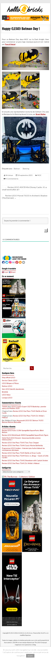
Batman (17, 169)
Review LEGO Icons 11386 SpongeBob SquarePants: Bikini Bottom (23, 431)
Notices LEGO (7, 386)
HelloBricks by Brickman (25, 633)
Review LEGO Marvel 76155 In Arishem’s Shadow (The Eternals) (24, 196)
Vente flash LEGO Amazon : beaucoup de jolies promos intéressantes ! (21, 439)
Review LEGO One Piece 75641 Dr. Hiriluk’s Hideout (23, 416)
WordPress (44, 633)
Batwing (26, 169)
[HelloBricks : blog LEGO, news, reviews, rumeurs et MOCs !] (24, 5)
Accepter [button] (30, 656)
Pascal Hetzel (10, 44)
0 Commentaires (12, 179)
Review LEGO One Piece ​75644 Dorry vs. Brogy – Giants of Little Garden (25, 456)
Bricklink (5, 392)
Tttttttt (4, 407)
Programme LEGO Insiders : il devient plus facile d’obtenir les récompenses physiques (23, 449)
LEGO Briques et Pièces (10, 383)
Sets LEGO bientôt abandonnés (13, 389)
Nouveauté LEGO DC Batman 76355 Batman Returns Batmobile (22, 421)
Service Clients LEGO (9, 380)
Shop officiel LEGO (8, 377)
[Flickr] (13, 262)
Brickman (9, 175)
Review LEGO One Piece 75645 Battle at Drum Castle (24, 412)
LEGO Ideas (6, 395)
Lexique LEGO (7, 398)
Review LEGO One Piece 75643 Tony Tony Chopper (20, 443)
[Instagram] (10, 262)
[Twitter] (6, 262)
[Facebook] (3, 262)
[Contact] (23, 262)
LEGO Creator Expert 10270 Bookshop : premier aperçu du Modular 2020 (24, 407)
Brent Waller (41, 114)
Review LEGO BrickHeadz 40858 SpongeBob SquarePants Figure (25, 435)
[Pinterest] (16, 262)
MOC (39, 175)
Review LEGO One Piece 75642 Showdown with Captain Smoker (25, 460)
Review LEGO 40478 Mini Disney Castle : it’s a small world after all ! (24, 188)
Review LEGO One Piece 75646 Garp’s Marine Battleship (22, 445)
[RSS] (20, 262)
